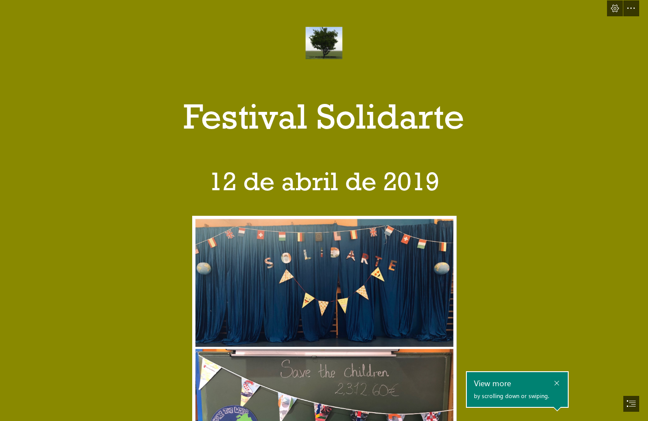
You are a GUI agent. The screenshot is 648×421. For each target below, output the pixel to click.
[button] (615, 8)
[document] (324, 210)
